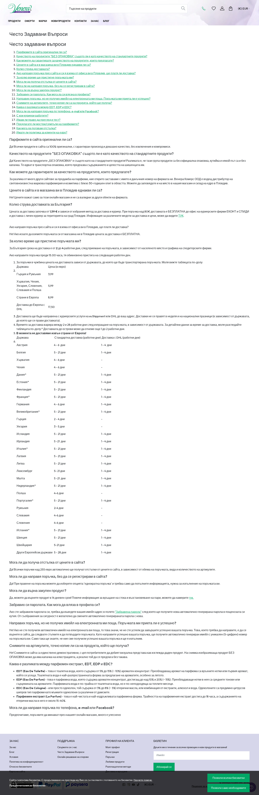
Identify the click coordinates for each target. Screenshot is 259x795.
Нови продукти (60, 21)
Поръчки (110, 756)
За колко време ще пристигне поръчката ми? (45, 77)
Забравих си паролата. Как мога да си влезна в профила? (53, 94)
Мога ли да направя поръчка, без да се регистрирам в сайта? (55, 86)
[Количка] (231, 8)
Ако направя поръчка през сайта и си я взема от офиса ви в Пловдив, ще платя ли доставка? (76, 73)
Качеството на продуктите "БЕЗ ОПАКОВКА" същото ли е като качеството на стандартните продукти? (81, 56)
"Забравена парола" (128, 612)
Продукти (14, 21)
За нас (95, 21)
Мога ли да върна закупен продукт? (39, 90)
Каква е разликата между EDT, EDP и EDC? (44, 107)
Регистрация (112, 752)
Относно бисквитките (20, 766)
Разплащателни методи (118, 766)
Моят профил (113, 747)
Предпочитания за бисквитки (28, 785)
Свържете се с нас (67, 747)
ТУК (180, 215)
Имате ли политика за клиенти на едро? (41, 132)
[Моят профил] (222, 8)
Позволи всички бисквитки (228, 777)
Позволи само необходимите (228, 788)
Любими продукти (115, 761)
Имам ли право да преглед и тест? (38, 120)
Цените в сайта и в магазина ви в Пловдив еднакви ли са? (53, 64)
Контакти (81, 21)
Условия (13, 756)
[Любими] (214, 8)
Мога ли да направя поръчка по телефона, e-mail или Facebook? (57, 111)
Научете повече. (143, 780)
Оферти (30, 21)
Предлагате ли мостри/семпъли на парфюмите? (47, 124)
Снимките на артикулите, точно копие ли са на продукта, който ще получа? (64, 103)
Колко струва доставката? (33, 69)
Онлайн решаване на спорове (73, 756)
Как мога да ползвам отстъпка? (36, 128)
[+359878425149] (205, 8)
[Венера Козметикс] (30, 8)
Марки (43, 21)
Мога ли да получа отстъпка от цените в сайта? (46, 81)
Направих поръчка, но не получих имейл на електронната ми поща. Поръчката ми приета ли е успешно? (83, 98)
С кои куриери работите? (32, 115)
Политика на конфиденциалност (26, 761)
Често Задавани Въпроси (70, 752)
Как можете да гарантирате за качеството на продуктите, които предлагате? (65, 60)
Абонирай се (164, 767)
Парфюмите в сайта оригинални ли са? (41, 52)
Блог (106, 21)
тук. (191, 597)
